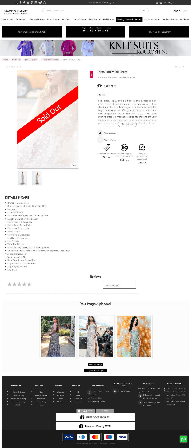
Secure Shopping (18, 395)
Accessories (78, 398)
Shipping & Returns (18, 392)
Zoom (74, 165)
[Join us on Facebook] (20, 2)
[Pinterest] (32, 2)
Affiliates (18, 405)
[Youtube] (28, 2)
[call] (161, 3)
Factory (41, 405)
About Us (60, 392)
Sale (78, 392)
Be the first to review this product (122, 77)
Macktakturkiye (78, 401)
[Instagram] (36, 2)
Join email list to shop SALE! (32, 31)
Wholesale (60, 401)
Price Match (41, 398)
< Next (180, 66)
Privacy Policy (41, 401)
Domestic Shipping (18, 401)
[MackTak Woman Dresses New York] (16, 12)
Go (144, 10)
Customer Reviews (41, 395)
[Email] (157, 3)
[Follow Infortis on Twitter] (17, 2)
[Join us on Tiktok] (24, 2)
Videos (78, 395)
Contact (60, 398)
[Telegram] (40, 2)
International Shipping (18, 398)
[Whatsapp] (44, 3)
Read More (127, 124)
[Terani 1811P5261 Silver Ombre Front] (37, 178)
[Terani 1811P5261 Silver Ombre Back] (22, 178)
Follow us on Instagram (159, 31)
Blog (41, 392)
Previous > (14, 66)
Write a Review (113, 285)
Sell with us (60, 395)
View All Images (95, 365)
